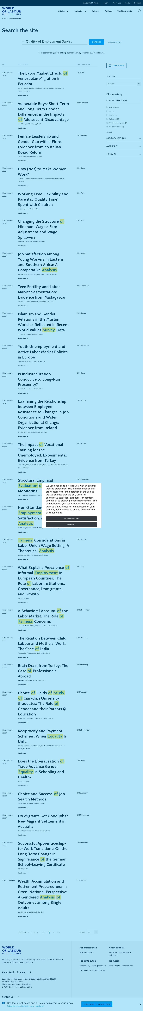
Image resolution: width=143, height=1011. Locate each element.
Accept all (71, 524)
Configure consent (71, 519)
